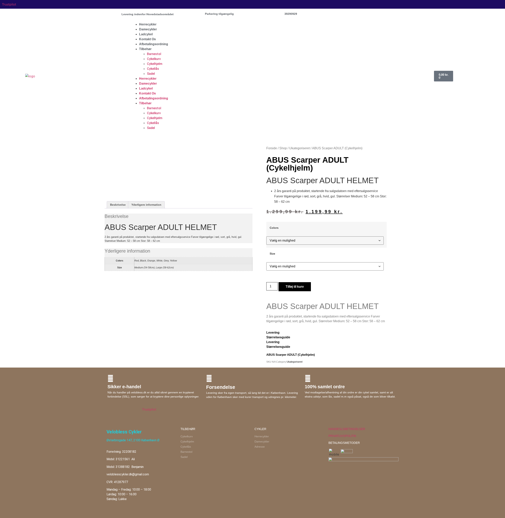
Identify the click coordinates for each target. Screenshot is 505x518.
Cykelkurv (154, 59)
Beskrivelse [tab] (118, 204)
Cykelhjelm (154, 64)
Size (272, 253)
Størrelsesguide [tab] (278, 337)
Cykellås (153, 69)
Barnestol (154, 54)
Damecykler (148, 29)
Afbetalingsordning (153, 44)
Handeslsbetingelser (346, 429)
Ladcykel (146, 34)
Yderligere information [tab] (146, 204)
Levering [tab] (273, 332)
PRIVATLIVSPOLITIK (342, 436)
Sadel (151, 74)
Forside (271, 148)
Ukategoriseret (299, 148)
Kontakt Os (147, 39)
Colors (274, 227)
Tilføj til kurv (295, 286)
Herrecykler (147, 24)
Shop (283, 148)
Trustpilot (9, 4)
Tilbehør (145, 49)
